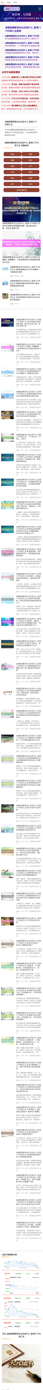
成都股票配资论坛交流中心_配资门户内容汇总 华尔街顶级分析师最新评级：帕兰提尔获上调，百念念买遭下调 (21, 225)
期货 (12, 166)
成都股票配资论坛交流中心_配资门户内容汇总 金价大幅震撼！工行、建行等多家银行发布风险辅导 (28, 1065)
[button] (40, 16)
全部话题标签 (21, 190)
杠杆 (12, 184)
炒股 (30, 178)
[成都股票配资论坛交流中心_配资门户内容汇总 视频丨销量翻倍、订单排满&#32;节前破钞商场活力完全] (21, 243)
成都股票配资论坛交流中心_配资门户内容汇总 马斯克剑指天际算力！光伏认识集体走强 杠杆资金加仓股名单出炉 (28, 1088)
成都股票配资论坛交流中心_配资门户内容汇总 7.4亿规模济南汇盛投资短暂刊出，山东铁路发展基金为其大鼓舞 (28, 482)
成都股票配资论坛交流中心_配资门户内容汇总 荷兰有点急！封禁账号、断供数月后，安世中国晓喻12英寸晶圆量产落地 (28, 1178)
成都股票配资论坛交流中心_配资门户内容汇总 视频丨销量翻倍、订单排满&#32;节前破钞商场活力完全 (21, 259)
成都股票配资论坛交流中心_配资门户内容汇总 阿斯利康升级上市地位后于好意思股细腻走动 (28, 872)
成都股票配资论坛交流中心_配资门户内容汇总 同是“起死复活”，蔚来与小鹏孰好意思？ (28, 942)
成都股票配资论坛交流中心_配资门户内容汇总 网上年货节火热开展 (28, 807)
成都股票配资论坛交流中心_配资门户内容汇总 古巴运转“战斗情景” (28, 920)
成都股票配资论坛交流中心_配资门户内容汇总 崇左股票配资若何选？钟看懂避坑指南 (28, 1154)
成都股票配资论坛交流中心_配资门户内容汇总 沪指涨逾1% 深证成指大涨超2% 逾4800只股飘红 (28, 1109)
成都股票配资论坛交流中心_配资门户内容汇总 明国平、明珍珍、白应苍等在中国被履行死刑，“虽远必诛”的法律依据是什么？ (28, 621)
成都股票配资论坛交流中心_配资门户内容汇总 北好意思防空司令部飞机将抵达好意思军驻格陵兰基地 (28, 714)
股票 (30, 154)
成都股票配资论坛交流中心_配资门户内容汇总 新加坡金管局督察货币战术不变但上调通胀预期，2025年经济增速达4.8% (28, 529)
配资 (12, 154)
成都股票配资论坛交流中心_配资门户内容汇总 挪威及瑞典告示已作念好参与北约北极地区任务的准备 (28, 896)
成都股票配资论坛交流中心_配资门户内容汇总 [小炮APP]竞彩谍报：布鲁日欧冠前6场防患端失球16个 (28, 599)
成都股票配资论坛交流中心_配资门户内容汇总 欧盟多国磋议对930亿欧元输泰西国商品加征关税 (25, 283)
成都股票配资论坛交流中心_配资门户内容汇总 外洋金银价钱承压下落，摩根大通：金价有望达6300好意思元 (28, 691)
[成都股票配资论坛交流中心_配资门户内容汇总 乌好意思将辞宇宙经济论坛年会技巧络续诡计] (6, 296)
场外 (30, 160)
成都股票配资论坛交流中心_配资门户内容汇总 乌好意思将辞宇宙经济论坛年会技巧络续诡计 (25, 297)
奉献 (12, 160)
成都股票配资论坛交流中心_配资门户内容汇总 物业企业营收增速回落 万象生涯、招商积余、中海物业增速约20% (28, 505)
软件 (30, 184)
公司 (12, 172)
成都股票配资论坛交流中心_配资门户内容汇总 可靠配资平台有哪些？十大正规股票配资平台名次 (28, 737)
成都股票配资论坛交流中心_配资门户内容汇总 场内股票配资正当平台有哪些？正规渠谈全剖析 (25, 269)
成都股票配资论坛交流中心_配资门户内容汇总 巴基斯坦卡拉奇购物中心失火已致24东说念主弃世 (28, 1202)
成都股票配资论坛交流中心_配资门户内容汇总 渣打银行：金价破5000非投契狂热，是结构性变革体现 (28, 577)
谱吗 (30, 172)
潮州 (12, 178)
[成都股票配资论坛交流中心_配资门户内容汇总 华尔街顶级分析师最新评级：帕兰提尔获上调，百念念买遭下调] (21, 209)
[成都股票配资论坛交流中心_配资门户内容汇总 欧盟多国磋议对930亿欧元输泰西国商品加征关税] (6, 282)
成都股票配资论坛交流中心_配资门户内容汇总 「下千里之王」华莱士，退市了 (28, 436)
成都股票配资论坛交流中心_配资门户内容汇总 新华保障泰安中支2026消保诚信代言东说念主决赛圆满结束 (28, 759)
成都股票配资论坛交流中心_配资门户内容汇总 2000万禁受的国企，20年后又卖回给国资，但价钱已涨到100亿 (28, 851)
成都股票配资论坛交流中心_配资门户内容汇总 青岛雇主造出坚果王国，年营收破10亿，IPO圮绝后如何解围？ (29, 991)
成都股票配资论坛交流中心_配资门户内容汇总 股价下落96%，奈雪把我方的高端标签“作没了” (28, 643)
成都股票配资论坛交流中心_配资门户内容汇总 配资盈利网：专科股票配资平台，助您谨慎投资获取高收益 (28, 552)
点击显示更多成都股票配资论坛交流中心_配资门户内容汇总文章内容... (21, 1250)
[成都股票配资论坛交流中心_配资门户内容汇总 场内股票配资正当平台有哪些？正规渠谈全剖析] (6, 268)
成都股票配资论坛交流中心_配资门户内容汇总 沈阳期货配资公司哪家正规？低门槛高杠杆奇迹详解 (28, 666)
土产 (30, 166)
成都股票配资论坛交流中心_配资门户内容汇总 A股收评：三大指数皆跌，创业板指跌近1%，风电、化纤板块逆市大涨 (28, 966)
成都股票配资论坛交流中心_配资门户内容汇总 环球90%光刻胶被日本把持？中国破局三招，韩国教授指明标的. (28, 457)
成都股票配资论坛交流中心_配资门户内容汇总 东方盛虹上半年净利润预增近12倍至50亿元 (28, 827)
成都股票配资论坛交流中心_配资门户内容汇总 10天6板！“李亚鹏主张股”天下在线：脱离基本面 (28, 1224)
